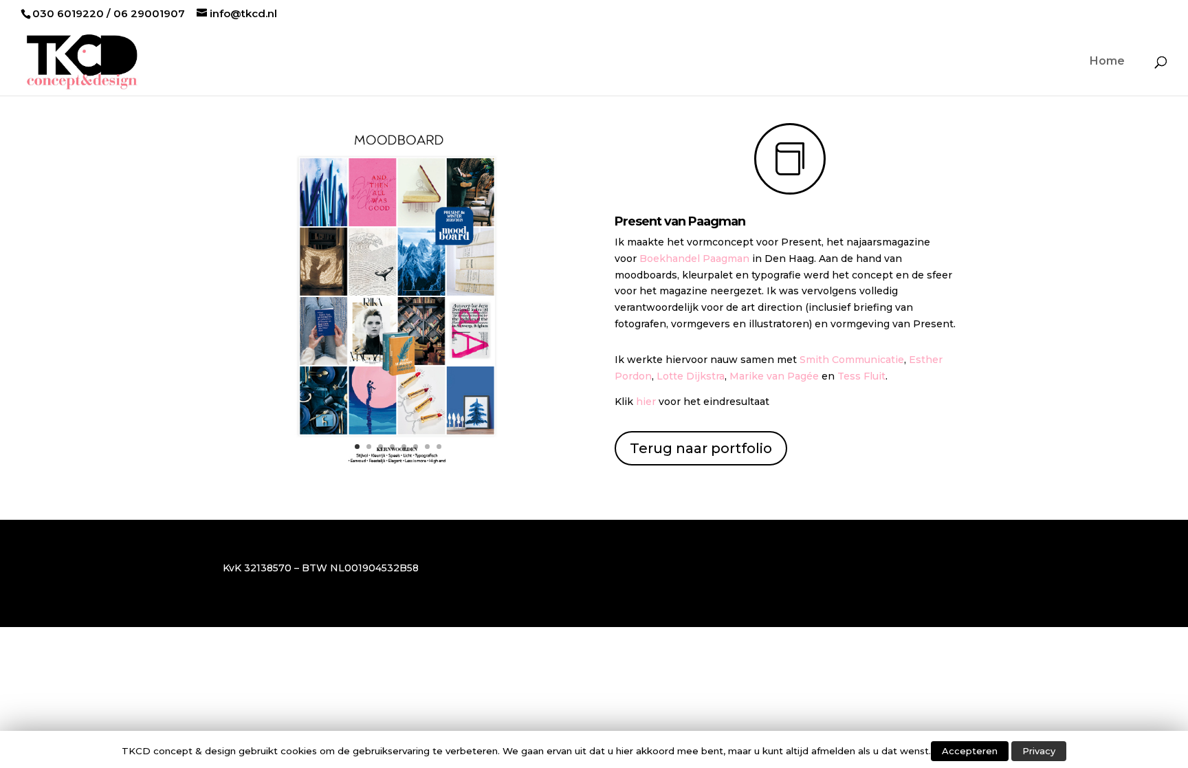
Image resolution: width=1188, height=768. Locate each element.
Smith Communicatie (852, 359)
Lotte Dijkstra (691, 376)
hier (646, 401)
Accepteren (970, 750)
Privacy (1038, 750)
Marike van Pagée (774, 376)
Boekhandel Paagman (694, 258)
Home (1107, 61)
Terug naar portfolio (701, 448)
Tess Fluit (861, 376)
